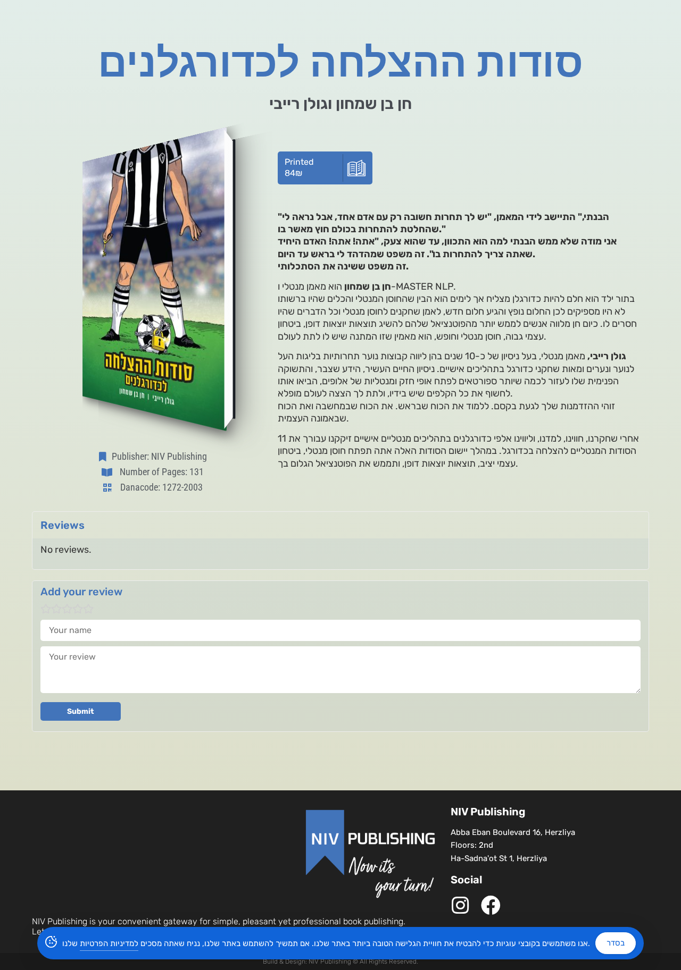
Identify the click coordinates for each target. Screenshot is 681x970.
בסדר (616, 943)
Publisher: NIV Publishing (159, 456)
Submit (80, 711)
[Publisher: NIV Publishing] (105, 456)
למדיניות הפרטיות (109, 943)
